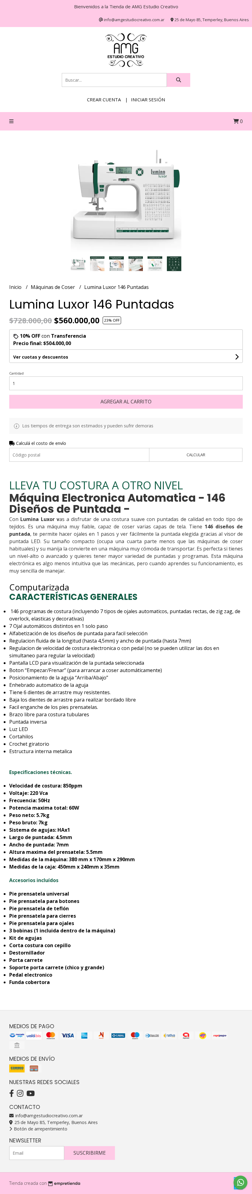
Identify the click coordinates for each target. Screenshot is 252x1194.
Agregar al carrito (126, 401)
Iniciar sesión (148, 99)
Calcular (196, 454)
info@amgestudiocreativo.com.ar (48, 1115)
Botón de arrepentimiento (40, 1129)
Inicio (16, 287)
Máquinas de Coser (53, 287)
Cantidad (16, 373)
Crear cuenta (104, 99)
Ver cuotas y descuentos (40, 357)
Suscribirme (89, 1152)
